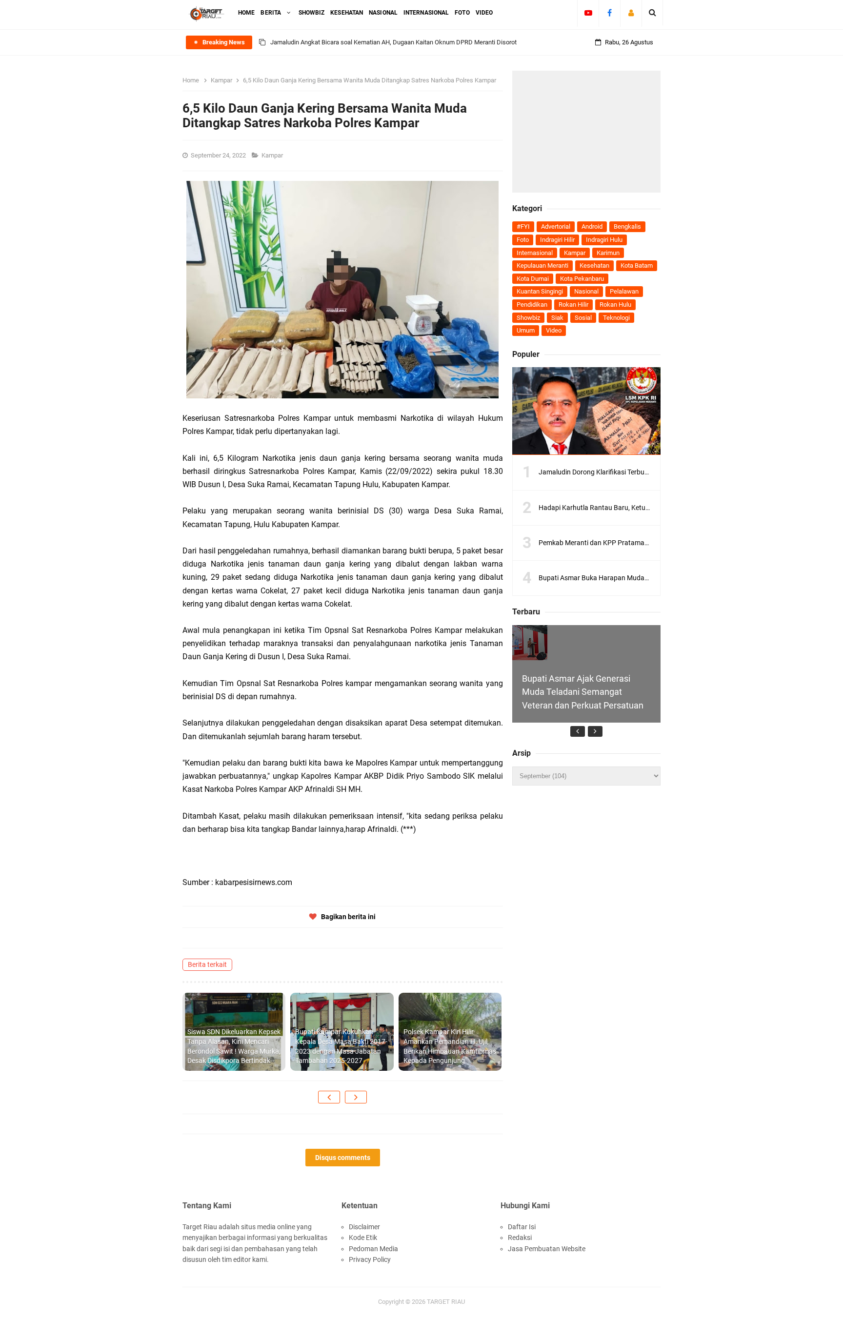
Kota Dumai (533, 278)
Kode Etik (363, 1237)
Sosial (583, 317)
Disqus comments (342, 1157)
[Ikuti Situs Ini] (631, 12)
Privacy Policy (370, 1259)
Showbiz (528, 317)
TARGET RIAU (446, 1301)
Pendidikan (532, 304)
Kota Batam (637, 265)
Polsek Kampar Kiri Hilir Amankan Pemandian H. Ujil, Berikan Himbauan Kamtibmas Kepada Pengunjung (449, 1046)
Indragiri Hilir (557, 239)
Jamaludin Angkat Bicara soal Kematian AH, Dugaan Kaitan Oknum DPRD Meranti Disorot (393, 42)
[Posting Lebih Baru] (329, 1097)
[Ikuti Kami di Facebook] (609, 12)
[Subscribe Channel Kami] (588, 12)
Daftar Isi (522, 1227)
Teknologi (616, 317)
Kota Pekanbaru (582, 278)
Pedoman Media (373, 1249)
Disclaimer (364, 1227)
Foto (523, 239)
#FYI (523, 226)
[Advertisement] (586, 132)
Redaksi (520, 1237)
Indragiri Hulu (604, 239)
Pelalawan (624, 291)
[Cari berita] (652, 12)
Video (554, 330)
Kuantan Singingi (540, 291)
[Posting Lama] (356, 1097)
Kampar (272, 155)
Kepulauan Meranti (542, 265)
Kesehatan (594, 265)
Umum (526, 330)
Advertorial (555, 226)
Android (592, 226)
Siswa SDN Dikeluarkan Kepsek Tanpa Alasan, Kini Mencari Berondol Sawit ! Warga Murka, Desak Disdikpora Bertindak (234, 1046)
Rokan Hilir (573, 304)
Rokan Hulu (615, 304)
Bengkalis (627, 226)
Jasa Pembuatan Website (546, 1249)
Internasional (535, 252)
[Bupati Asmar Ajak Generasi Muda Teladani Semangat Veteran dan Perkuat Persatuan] (529, 642)
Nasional (586, 291)
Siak (557, 317)
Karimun (608, 252)
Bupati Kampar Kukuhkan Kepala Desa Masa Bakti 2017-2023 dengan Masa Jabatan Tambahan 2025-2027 (341, 1046)
